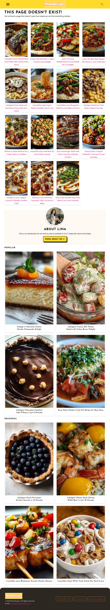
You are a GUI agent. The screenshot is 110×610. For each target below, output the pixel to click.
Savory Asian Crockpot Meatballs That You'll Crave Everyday (94, 154)
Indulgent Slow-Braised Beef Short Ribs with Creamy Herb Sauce (16, 62)
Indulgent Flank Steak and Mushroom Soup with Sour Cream (16, 108)
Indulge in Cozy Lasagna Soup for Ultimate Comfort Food (16, 200)
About (59, 599)
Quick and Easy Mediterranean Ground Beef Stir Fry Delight (68, 62)
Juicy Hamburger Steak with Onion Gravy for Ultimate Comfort (67, 154)
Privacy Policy (80, 599)
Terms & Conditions (96, 599)
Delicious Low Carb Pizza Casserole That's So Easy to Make (42, 200)
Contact (68, 599)
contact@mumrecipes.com (20, 603)
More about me (53, 239)
